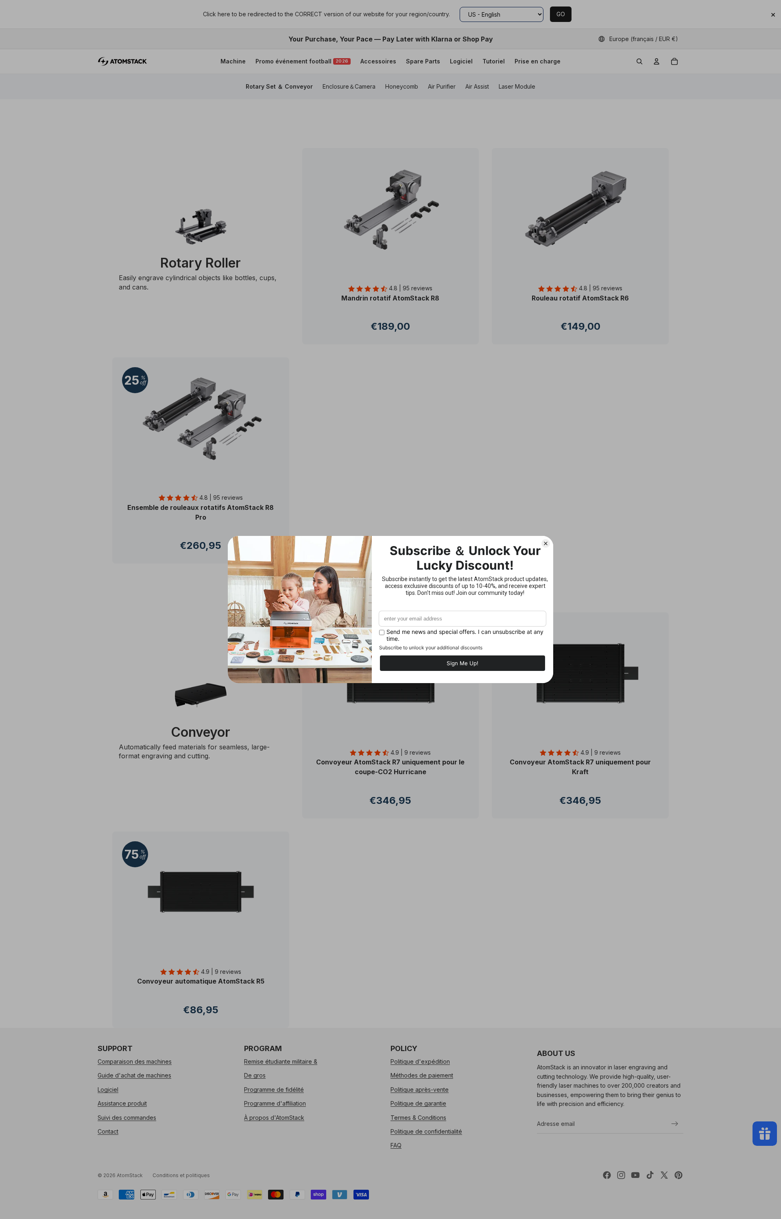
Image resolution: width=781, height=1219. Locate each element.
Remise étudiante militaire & (280, 1061)
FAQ (395, 1145)
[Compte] (656, 61)
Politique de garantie (418, 1103)
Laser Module (517, 86)
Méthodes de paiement (421, 1075)
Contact (108, 1131)
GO (560, 14)
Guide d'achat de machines (134, 1075)
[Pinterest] (678, 1175)
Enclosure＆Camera (349, 86)
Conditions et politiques (181, 1175)
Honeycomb (401, 86)
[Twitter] (664, 1175)
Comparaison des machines (135, 1061)
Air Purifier (442, 86)
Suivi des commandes (127, 1117)
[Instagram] (621, 1175)
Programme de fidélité (274, 1089)
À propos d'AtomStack (274, 1117)
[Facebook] (607, 1175)
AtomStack (130, 1175)
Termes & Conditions (418, 1117)
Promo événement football (302, 61)
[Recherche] (639, 61)
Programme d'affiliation (275, 1103)
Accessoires (378, 61)
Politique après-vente (419, 1089)
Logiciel (461, 61)
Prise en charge (538, 61)
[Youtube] (635, 1175)
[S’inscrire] (674, 1123)
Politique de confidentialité (426, 1131)
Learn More (390, 342)
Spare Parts (423, 61)
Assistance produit (122, 1103)
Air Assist (477, 86)
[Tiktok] (650, 1175)
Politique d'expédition (420, 1061)
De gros (255, 1075)
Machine (233, 61)
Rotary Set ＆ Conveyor (279, 86)
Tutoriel (493, 61)
